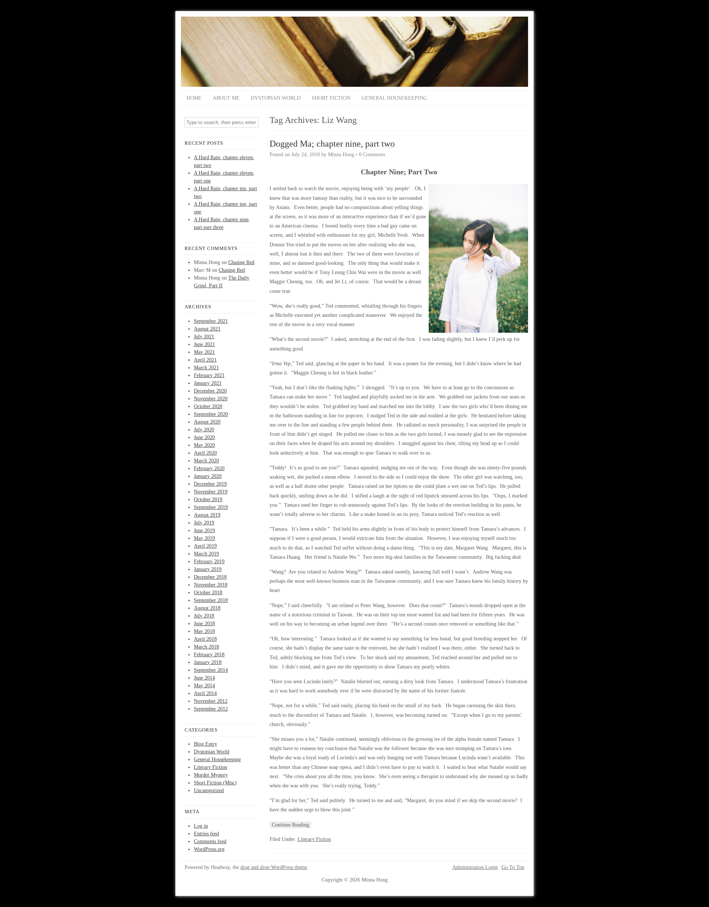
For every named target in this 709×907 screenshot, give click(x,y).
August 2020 (207, 422)
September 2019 (211, 507)
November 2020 (210, 398)
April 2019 (205, 546)
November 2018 (210, 585)
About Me (226, 98)
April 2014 (205, 693)
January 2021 (208, 383)
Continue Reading (290, 825)
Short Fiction (331, 98)
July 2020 (204, 429)
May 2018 (204, 631)
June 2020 (204, 437)
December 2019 (210, 484)
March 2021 (206, 367)
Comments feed (210, 841)
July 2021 (204, 336)
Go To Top (512, 867)
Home (194, 98)
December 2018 (210, 577)
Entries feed (206, 833)
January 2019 (208, 569)
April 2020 (205, 453)
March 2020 (206, 460)
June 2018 (204, 623)
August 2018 (207, 608)
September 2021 (211, 321)
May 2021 (204, 352)
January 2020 (208, 476)
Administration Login (475, 867)
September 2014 (211, 670)
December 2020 (210, 391)
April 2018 (205, 639)
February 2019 (209, 561)
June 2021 (204, 344)
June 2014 (204, 678)
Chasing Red (241, 262)
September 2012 (211, 709)
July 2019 (204, 523)
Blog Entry (205, 744)
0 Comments (372, 154)
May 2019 (204, 538)
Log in (201, 826)
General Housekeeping (394, 98)
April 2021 (205, 360)
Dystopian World (276, 98)
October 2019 (208, 499)
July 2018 (204, 616)
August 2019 (207, 515)
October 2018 (208, 592)
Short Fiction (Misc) (215, 783)
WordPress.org (209, 849)
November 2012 (210, 701)
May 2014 (204, 685)
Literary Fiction (210, 767)
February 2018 (209, 654)
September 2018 (211, 600)
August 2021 (207, 329)
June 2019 (204, 530)
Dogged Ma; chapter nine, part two (332, 143)
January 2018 (208, 662)
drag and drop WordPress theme (273, 867)
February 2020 (209, 468)
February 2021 (209, 375)
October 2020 (208, 406)
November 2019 (210, 491)
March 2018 (206, 647)
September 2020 (211, 414)
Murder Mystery (211, 775)
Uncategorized (209, 790)
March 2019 (206, 554)
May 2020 (204, 445)
